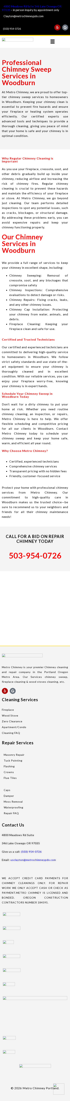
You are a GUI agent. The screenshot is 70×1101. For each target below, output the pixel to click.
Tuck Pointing (13, 760)
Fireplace (8, 709)
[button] (52, 42)
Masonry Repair (14, 754)
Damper (9, 795)
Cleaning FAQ (11, 732)
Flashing (9, 766)
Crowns (9, 772)
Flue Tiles (10, 777)
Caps (7, 790)
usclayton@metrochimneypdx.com (33, 859)
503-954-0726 (35, 555)
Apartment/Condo (14, 727)
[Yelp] (57, 27)
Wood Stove (10, 715)
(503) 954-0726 (12, 28)
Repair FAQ (11, 813)
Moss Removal (13, 801)
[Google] (65, 27)
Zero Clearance (12, 721)
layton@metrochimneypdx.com (24, 16)
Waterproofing (13, 807)
